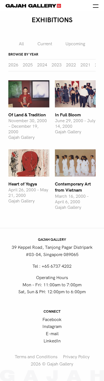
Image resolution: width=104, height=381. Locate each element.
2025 (28, 64)
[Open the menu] (95, 5)
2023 (57, 64)
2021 (85, 64)
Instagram (52, 326)
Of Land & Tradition (27, 114)
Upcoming (75, 43)
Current (44, 43)
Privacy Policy (76, 356)
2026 (13, 64)
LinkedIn (52, 341)
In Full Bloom (68, 114)
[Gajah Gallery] (33, 5)
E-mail (52, 333)
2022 (71, 64)
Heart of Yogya (22, 184)
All (21, 43)
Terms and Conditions (36, 356)
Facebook (52, 319)
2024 (42, 64)
